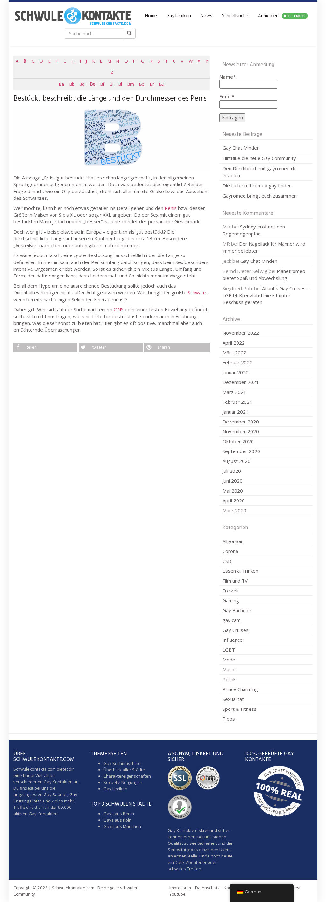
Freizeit (231, 590)
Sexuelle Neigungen (122, 782)
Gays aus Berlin (118, 813)
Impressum (180, 888)
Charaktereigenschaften (127, 776)
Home (151, 16)
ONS (119, 309)
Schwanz (197, 292)
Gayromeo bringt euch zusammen (260, 195)
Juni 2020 (233, 481)
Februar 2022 (237, 362)
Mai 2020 (233, 490)
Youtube (177, 894)
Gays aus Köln (117, 820)
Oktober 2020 (238, 441)
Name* (227, 76)
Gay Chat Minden (241, 147)
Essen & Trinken (240, 571)
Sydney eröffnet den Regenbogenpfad (254, 229)
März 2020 (234, 510)
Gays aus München (122, 826)
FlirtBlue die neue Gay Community (259, 158)
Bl (120, 84)
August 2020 (237, 461)
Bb (71, 84)
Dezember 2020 (241, 421)
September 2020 (241, 451)
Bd (82, 84)
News (206, 16)
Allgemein (233, 541)
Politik (229, 679)
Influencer (233, 640)
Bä (61, 84)
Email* (226, 96)
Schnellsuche (235, 16)
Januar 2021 (236, 412)
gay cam (232, 620)
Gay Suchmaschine (122, 763)
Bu (161, 84)
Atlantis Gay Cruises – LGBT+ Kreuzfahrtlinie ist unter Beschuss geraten (266, 295)
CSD (227, 561)
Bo (141, 84)
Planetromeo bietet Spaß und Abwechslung (264, 274)
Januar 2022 (236, 372)
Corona (230, 551)
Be (92, 84)
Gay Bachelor (237, 610)
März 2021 (234, 392)
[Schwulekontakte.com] (73, 15)
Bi (111, 84)
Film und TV (235, 580)
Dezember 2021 (241, 382)
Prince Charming (240, 689)
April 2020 (234, 500)
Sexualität (233, 699)
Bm (130, 84)
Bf (102, 84)
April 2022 (234, 342)
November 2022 (241, 333)
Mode (229, 659)
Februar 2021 (237, 402)
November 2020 (241, 431)
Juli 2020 (232, 471)
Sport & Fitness (240, 709)
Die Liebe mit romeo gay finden (257, 185)
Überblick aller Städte (124, 770)
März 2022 (234, 352)
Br (152, 84)
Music (229, 669)
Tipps (229, 719)
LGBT (229, 650)
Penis (171, 208)
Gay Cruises (236, 630)
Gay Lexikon (179, 16)
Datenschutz (207, 888)
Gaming (231, 600)
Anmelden (282, 16)
